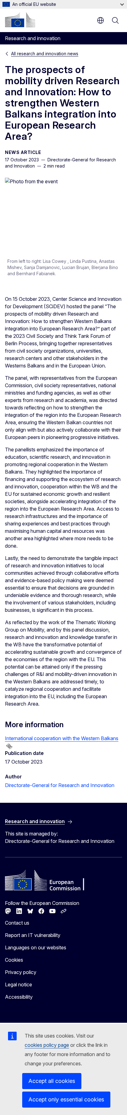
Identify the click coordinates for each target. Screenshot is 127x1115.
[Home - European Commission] (20, 19)
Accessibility (19, 997)
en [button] (100, 20)
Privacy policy (20, 972)
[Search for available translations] (9, 746)
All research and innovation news (44, 53)
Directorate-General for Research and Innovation (59, 785)
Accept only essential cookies (66, 1099)
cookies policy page (47, 1045)
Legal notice (18, 984)
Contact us (17, 923)
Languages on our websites (35, 947)
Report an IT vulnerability (32, 935)
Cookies (14, 960)
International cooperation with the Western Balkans (61, 738)
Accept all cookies (51, 1081)
